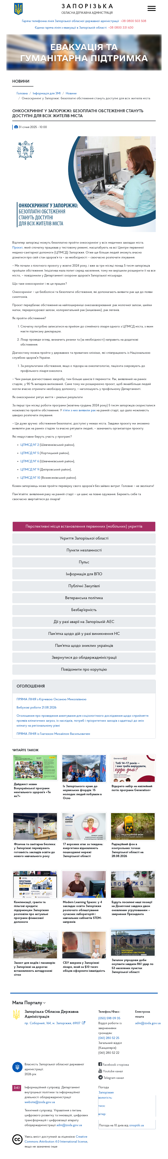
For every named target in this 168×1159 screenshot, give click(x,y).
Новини (71, 93)
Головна (22, 93)
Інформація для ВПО (84, 574)
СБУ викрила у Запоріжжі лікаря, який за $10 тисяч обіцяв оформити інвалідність (84, 966)
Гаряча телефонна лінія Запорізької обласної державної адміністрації (70, 21)
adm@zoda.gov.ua (148, 1023)
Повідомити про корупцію (84, 670)
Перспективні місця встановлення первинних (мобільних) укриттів (84, 527)
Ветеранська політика (84, 598)
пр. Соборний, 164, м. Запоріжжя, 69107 (52, 1023)
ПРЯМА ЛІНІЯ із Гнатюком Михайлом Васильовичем (53, 734)
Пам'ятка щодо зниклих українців (84, 646)
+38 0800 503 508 (133, 21)
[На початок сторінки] (84, 1152)
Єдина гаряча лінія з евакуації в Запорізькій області (71, 27)
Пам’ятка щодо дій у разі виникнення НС (84, 634)
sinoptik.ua (136, 1125)
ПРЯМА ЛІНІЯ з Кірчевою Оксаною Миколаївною (51, 699)
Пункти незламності (84, 550)
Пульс (84, 562)
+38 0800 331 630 (120, 27)
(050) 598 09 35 (109, 1018)
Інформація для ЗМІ (47, 93)
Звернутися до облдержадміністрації (84, 658)
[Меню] (150, 9)
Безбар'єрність (84, 610)
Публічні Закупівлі (84, 586)
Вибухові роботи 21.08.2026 (36, 707)
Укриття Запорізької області (84, 538)
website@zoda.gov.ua (40, 1102)
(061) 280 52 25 (108, 1038)
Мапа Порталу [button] (27, 1003)
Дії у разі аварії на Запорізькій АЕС (84, 622)
